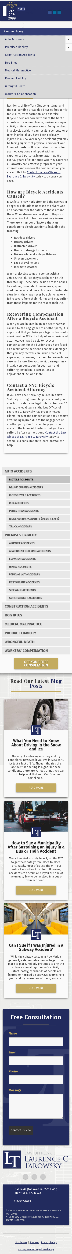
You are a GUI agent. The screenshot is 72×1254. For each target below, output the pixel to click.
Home (21, 8)
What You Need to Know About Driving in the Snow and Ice (36, 744)
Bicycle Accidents (21, 479)
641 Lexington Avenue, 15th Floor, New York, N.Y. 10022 (36, 1190)
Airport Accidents (22, 543)
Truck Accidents (20, 526)
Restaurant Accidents (24, 582)
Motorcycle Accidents (24, 495)
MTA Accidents (19, 503)
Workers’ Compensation (20, 94)
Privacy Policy (49, 1242)
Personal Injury (13, 31)
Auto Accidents (14, 39)
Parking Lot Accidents (24, 574)
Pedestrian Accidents (24, 510)
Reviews (41, 8)
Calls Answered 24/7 (11, 10)
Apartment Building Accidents (30, 551)
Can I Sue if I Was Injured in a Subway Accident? (36, 947)
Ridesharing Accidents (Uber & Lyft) (34, 518)
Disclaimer (21, 1242)
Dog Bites (11, 62)
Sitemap (34, 1242)
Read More (36, 787)
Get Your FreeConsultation (36, 663)
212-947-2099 (22, 1201)
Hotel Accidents (20, 566)
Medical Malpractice (18, 70)
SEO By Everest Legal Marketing (36, 1249)
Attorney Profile (30, 10)
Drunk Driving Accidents (26, 487)
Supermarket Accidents (25, 598)
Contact (66, 8)
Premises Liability (16, 47)
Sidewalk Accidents (22, 590)
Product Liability (15, 78)
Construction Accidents (20, 54)
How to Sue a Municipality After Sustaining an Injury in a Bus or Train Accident (36, 847)
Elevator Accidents (22, 558)
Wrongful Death (15, 86)
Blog (59, 8)
